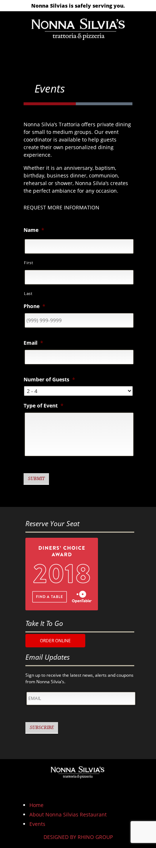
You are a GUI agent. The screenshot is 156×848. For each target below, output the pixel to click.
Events (37, 823)
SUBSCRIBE (42, 727)
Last (28, 293)
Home (36, 805)
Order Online (55, 641)
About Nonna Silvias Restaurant (68, 814)
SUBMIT (36, 478)
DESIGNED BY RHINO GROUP (78, 836)
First (28, 262)
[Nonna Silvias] (78, 28)
